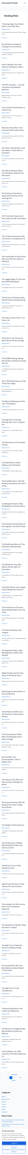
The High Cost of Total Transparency (10, 989)
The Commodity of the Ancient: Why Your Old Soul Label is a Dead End (14, 258)
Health (3, 1109)
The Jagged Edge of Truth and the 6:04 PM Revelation (13, 280)
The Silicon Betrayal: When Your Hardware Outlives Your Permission (13, 173)
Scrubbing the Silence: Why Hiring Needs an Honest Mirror (13, 505)
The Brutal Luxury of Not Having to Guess (11, 866)
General (4, 1107)
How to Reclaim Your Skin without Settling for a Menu (12, 65)
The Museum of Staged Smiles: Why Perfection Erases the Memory (14, 1031)
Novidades (4, 1112)
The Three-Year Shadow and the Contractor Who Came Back (14, 217)
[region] (14, 1141)
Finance (4, 1104)
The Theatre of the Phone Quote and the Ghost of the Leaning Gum (12, 195)
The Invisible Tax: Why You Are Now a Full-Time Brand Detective (13, 906)
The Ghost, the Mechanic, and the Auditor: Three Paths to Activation (13, 150)
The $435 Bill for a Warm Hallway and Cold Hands (11, 463)
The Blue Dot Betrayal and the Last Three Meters (13, 402)
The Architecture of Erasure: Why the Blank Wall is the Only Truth (13, 609)
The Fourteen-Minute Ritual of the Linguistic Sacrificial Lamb (13, 525)
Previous (14, 1074)
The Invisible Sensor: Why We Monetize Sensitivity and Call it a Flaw (14, 483)
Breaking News (6, 29)
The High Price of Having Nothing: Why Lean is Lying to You (13, 422)
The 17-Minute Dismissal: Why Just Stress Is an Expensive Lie (13, 237)
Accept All (14, 1143)
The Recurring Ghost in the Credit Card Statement (12, 1009)
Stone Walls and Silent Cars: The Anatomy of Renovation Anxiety (12, 714)
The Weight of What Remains (13, 825)
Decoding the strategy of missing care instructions (11, 45)
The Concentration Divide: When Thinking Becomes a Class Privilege (12, 736)
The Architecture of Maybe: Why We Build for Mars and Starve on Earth (12, 845)
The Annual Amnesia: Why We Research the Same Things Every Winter (13, 804)
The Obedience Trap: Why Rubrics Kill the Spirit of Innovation (11, 566)
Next (14, 1080)
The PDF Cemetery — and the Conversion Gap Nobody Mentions (13, 87)
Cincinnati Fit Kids (10, 3)
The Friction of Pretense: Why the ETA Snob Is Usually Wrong (13, 298)
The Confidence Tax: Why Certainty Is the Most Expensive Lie (14, 1053)
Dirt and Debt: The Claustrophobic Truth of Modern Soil (11, 759)
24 (20, 1077)
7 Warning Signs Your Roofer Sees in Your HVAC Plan (13, 25)
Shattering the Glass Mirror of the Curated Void (13, 692)
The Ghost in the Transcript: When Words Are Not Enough (13, 339)
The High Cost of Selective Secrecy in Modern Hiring (12, 946)
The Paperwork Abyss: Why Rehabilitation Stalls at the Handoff (12, 652)
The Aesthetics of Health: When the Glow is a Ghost (14, 926)
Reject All (14, 1151)
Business (4, 1101)
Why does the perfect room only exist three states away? (13, 129)
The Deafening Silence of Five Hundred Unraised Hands (13, 545)
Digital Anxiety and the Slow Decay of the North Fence (13, 674)
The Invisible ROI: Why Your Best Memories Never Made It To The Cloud (13, 968)
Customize (14, 1147)
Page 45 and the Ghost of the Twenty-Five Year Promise (13, 885)
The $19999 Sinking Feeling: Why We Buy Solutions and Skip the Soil (14, 360)
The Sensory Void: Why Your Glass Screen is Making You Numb (12, 782)
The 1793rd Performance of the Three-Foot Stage (14, 382)
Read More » (5, 38)
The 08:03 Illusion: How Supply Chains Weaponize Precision (13, 588)
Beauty (3, 1096)
